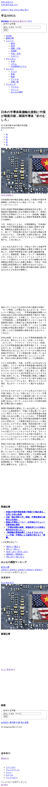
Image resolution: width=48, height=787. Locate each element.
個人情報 (25, 722)
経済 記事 (5, 567)
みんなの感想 (17, 92)
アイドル (15, 79)
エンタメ (10, 69)
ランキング (11, 84)
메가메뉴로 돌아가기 (18, 21)
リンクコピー (12, 777)
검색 (5, 30)
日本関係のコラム (19, 66)
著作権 (12, 722)
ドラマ (14, 71)
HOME (9, 36)
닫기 (30, 21)
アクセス (15, 87)
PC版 (18, 722)
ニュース (10, 41)
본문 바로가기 (7, 2)
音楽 (13, 74)
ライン (9, 772)
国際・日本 (16, 48)
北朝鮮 (14, 51)
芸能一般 (15, 82)
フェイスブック (13, 770)
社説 (13, 61)
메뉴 (6, 785)
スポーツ (15, 56)
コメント (15, 89)
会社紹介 (5, 722)
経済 (13, 46)
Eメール (9, 775)
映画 (13, 77)
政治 (13, 43)
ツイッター (11, 767)
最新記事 (10, 38)
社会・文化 (16, 54)
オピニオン (11, 59)
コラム (14, 64)
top (2, 785)
